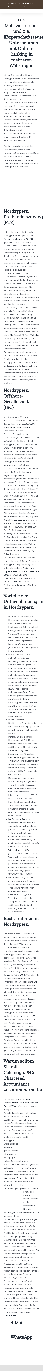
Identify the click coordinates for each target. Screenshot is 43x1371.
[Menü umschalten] (37, 11)
